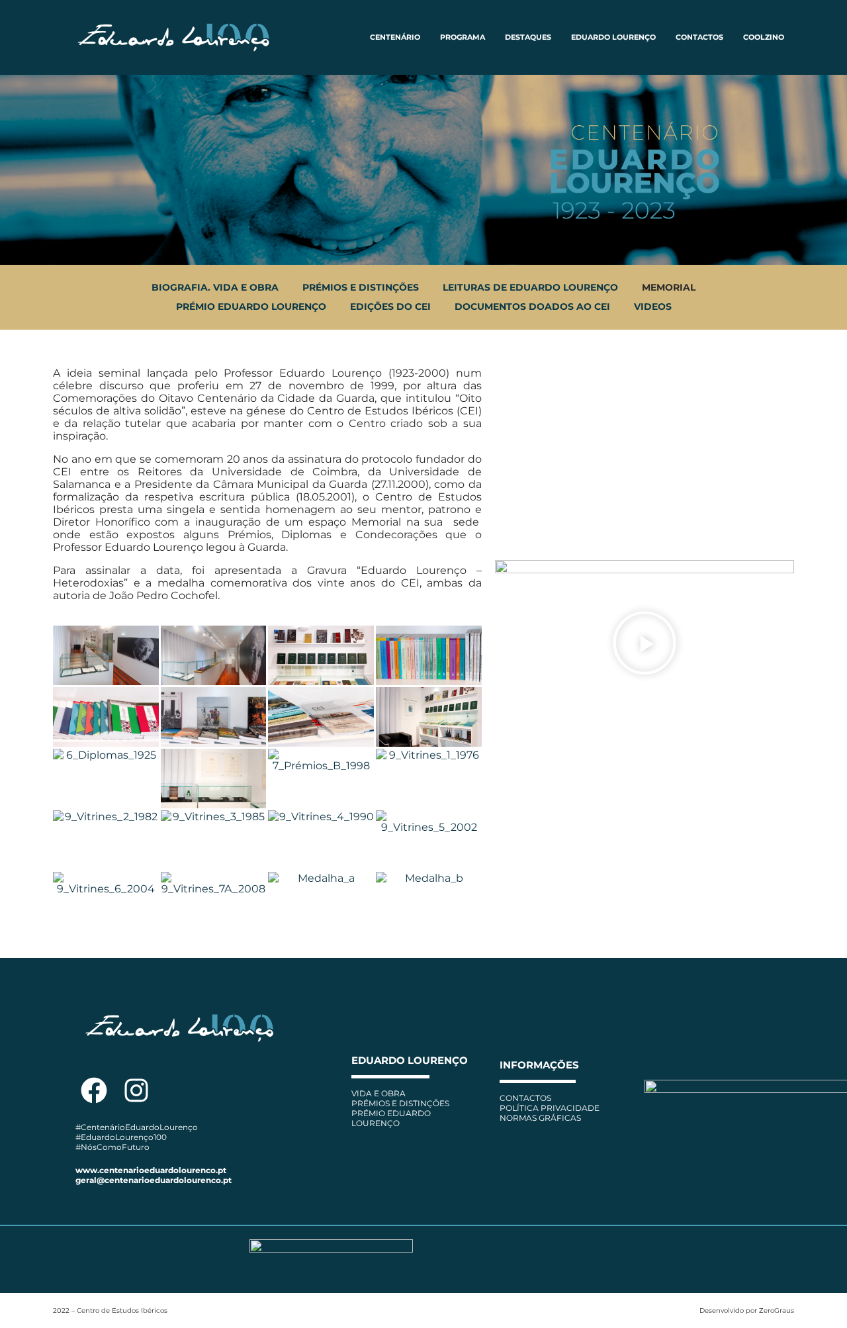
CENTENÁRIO (395, 37)
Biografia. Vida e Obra (215, 287)
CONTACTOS (699, 37)
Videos (653, 306)
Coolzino (763, 37)
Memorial (668, 287)
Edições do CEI (390, 306)
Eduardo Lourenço (613, 37)
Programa (462, 37)
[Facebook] (93, 1090)
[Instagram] (136, 1090)
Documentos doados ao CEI (532, 306)
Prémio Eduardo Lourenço (251, 306)
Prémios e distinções (360, 287)
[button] (644, 644)
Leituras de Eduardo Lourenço (530, 287)
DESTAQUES (528, 37)
